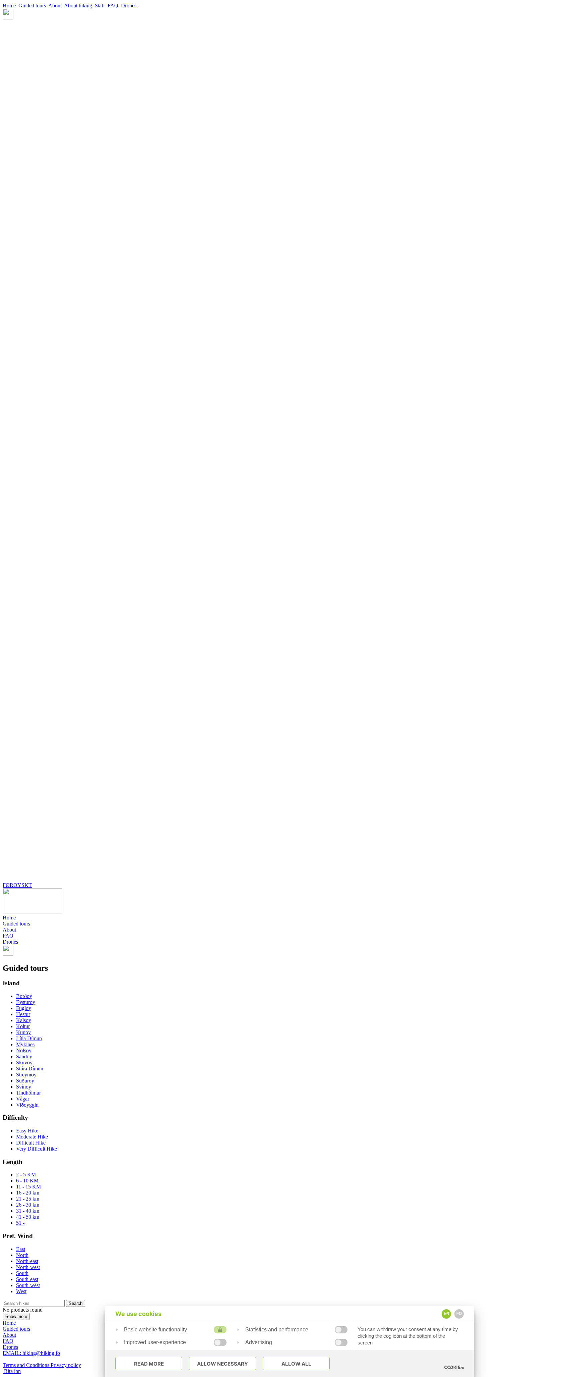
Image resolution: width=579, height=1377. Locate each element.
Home (10, 5)
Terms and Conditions (27, 1365)
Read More (149, 1364)
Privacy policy (66, 1365)
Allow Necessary (222, 1364)
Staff (101, 5)
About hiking (79, 5)
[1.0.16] (454, 1367)
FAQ (114, 5)
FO (459, 1313)
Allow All (296, 1364)
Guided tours (33, 5)
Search (75, 1303)
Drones (129, 5)
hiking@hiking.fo (31, 1353)
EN (446, 1313)
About (56, 5)
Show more (16, 1316)
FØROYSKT (17, 885)
